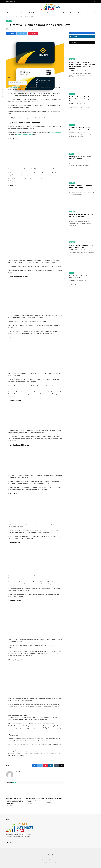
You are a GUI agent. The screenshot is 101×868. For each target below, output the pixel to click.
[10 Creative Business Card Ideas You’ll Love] (35, 56)
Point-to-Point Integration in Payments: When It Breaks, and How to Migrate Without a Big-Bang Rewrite (15, 801)
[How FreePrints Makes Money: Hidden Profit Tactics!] (82, 266)
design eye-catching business (24, 134)
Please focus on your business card (18, 87)
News (8, 12)
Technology (32, 12)
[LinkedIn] (2, 89)
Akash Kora (72, 132)
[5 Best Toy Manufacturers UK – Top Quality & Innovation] (82, 236)
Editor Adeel (73, 70)
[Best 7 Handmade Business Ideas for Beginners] (55, 791)
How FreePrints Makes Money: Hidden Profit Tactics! (80, 277)
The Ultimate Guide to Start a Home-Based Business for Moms (80, 129)
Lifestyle (79, 12)
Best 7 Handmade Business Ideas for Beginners (54, 799)
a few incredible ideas (55, 132)
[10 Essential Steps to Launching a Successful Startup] (82, 176)
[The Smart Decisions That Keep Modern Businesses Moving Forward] (35, 791)
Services (72, 12)
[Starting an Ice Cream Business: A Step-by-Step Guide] (82, 147)
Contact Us (48, 859)
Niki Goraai (72, 190)
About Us (41, 859)
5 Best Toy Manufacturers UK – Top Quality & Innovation (81, 246)
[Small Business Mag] (50, 7)
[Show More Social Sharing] (39, 33)
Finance (23, 12)
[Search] (94, 13)
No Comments (28, 29)
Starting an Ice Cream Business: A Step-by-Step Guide (81, 158)
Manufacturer (50, 12)
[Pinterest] (2, 93)
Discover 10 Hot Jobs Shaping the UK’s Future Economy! (81, 215)
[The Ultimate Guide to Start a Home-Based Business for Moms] (82, 118)
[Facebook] (2, 81)
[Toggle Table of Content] (24, 83)
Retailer (65, 12)
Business (15, 12)
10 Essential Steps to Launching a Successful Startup (81, 187)
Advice (41, 12)
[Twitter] (2, 85)
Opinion (59, 12)
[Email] (2, 96)
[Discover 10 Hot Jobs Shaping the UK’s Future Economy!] (82, 205)
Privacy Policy (58, 859)
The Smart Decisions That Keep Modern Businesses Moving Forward (35, 800)
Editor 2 (12, 29)
